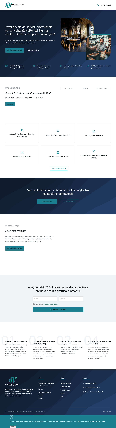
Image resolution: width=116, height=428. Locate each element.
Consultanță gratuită (16, 50)
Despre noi (10, 104)
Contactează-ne (47, 201)
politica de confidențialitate (51, 304)
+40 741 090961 (105, 5)
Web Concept (41, 411)
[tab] (68, 88)
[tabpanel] (86, 103)
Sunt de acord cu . (46, 304)
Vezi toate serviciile (57, 168)
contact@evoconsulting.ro (92, 387)
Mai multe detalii (32, 50)
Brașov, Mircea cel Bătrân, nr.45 (94, 392)
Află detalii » (13, 424)
